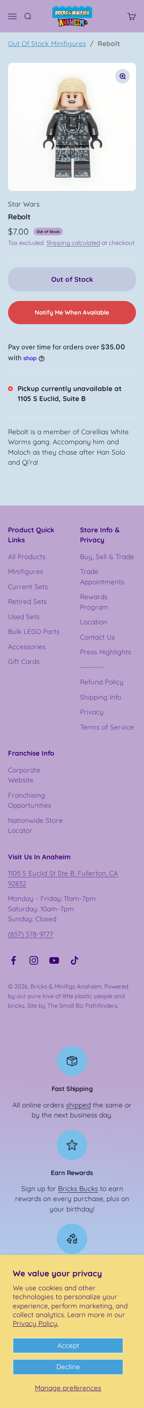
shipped (78, 1105)
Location (93, 622)
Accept (68, 1345)
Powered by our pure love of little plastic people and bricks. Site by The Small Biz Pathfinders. (68, 996)
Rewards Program (94, 601)
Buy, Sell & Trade (107, 556)
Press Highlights (105, 652)
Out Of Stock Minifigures (47, 43)
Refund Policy (102, 682)
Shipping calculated (73, 243)
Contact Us (97, 637)
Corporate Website (24, 775)
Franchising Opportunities (29, 800)
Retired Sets (27, 601)
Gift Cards (24, 661)
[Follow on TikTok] (74, 960)
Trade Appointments (102, 576)
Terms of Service (107, 727)
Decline (68, 1366)
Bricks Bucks (78, 1188)
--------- (92, 667)
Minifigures (25, 571)
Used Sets (24, 616)
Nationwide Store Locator (35, 825)
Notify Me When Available (72, 312)
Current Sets (28, 586)
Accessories (27, 646)
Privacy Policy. (35, 1323)
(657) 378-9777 (30, 934)
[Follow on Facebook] (13, 960)
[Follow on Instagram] (33, 960)
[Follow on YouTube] (54, 960)
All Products (27, 556)
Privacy (92, 712)
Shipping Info (100, 697)
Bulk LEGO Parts (34, 631)
